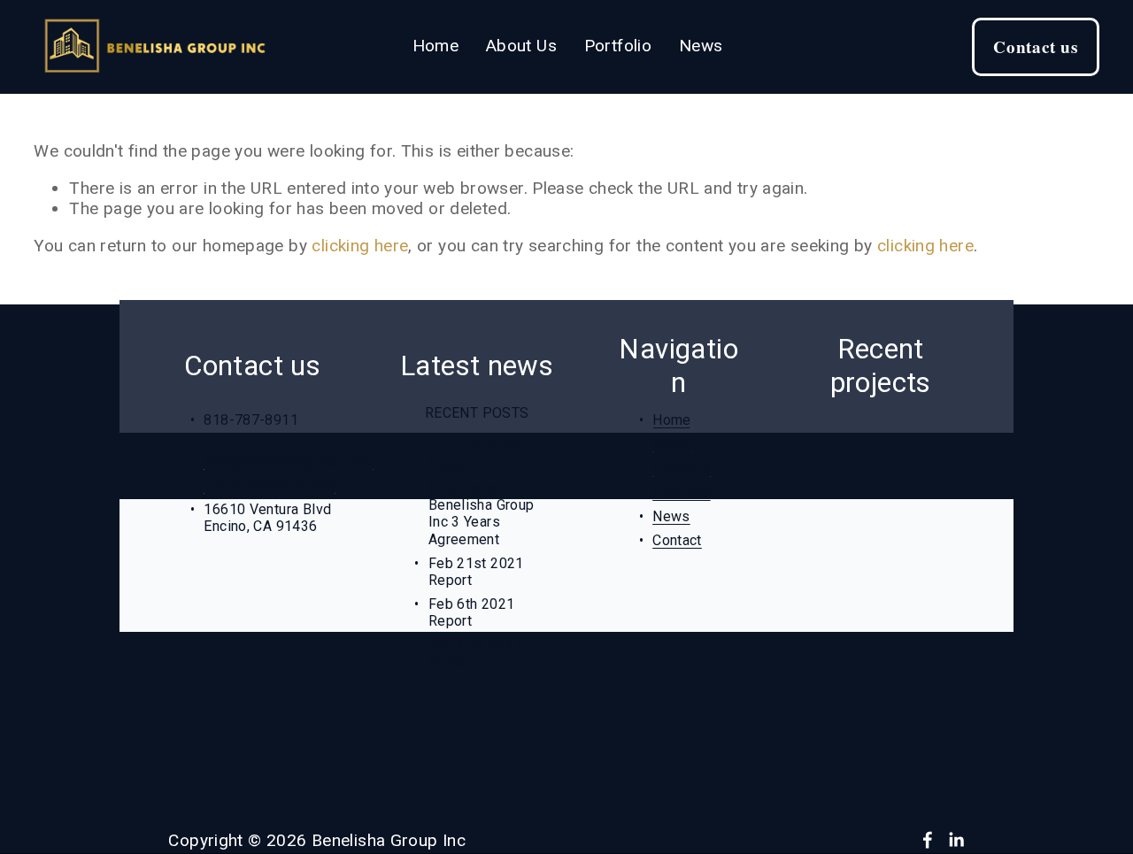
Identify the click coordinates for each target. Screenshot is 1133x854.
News (701, 45)
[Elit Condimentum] (851, 411)
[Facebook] (927, 840)
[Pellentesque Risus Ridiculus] (881, 524)
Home (435, 45)
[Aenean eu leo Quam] (859, 447)
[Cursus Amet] (838, 482)
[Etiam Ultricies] (885, 565)
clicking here (360, 245)
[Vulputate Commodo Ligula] (878, 601)
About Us (521, 45)
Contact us (1035, 47)
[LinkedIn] (956, 840)
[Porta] (818, 565)
